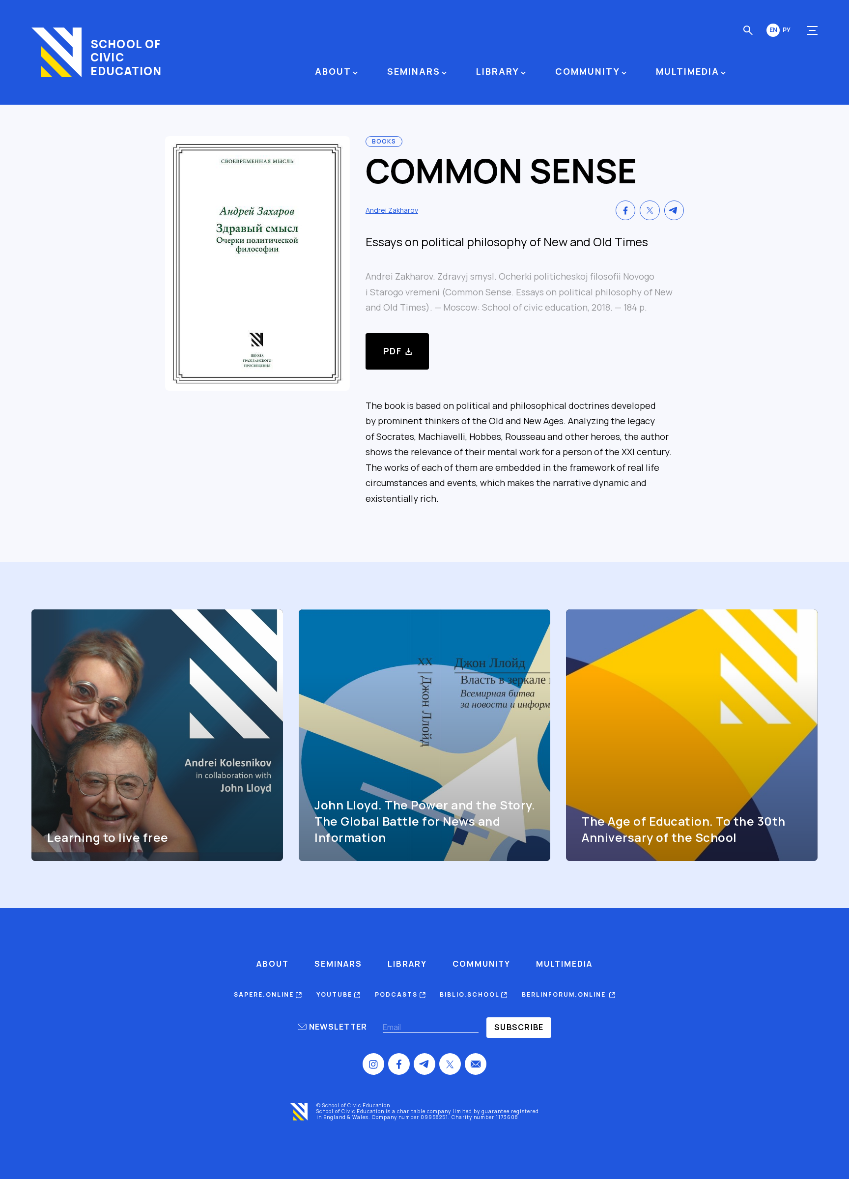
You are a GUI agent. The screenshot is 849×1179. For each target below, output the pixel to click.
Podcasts (397, 994)
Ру (787, 30)
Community (587, 71)
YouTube (335, 994)
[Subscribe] (518, 1027)
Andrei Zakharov (392, 210)
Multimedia (687, 71)
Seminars (413, 71)
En (773, 30)
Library (497, 71)
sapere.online (265, 994)
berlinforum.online (565, 994)
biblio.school (470, 994)
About (333, 71)
